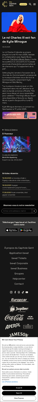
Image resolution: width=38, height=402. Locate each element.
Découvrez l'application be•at (20, 115)
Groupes (19, 273)
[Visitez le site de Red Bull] (30, 317)
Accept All (19, 388)
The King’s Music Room (20, 59)
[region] (19, 369)
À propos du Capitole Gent (19, 247)
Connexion (23, 4)
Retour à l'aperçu (11, 130)
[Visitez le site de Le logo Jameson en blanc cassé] (19, 334)
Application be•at (19, 253)
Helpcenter (19, 278)
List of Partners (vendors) (10, 382)
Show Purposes (19, 398)
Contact (19, 283)
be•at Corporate (19, 263)
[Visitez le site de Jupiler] (19, 309)
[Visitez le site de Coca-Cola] (14, 317)
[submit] (34, 211)
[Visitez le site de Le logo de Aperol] (12, 326)
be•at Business (19, 268)
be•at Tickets (19, 258)
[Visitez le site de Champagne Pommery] (28, 326)
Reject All (19, 393)
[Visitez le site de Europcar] (19, 300)
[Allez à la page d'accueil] (9, 4)
